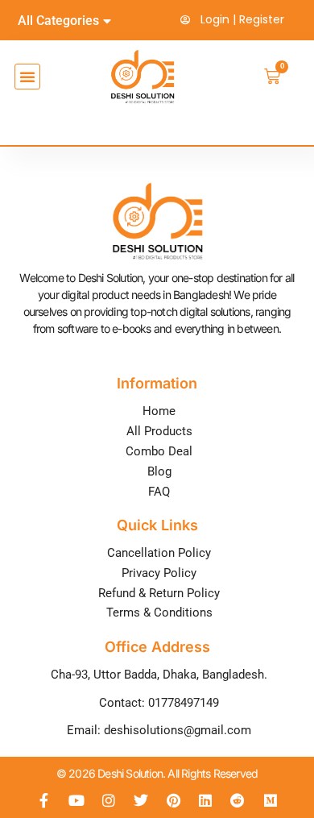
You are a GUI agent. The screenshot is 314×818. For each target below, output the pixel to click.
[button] (27, 76)
